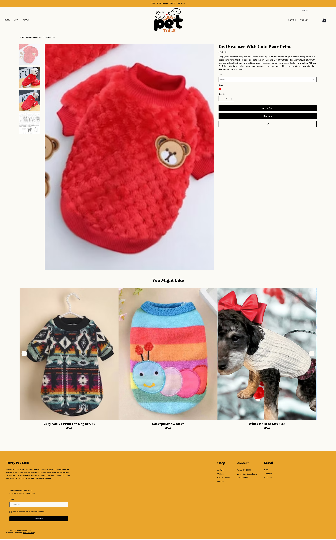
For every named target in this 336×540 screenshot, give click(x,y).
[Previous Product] (24, 353)
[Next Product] (311, 353)
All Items (220, 470)
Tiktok (266, 470)
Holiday (220, 482)
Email (12, 499)
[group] (167, 359)
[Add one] (231, 98)
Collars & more (223, 478)
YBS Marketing (29, 533)
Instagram (268, 474)
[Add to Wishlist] (268, 124)
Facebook (268, 477)
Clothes (220, 474)
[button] (324, 20)
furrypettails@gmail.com (247, 474)
